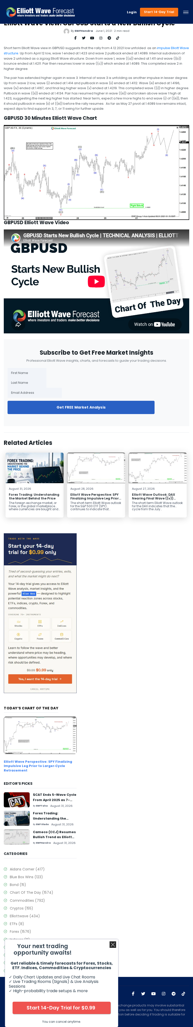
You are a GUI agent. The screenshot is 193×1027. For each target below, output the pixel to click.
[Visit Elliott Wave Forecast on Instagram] (164, 994)
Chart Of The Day (31, 892)
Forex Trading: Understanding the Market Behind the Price (34, 496)
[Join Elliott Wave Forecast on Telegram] (174, 994)
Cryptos (21, 908)
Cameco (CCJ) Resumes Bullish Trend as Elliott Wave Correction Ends (54, 837)
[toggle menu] (185, 12)
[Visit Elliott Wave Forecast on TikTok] (183, 994)
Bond (18, 884)
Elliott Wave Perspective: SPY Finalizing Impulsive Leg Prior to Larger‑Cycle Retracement (95, 498)
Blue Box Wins (26, 876)
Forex (20, 931)
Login (132, 12)
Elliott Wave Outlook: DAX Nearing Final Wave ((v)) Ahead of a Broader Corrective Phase (153, 500)
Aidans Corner (27, 869)
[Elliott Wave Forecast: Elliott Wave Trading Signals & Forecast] (40, 12)
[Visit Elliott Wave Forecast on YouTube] (153, 994)
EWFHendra (84, 31)
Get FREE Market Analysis (81, 407)
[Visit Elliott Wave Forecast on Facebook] (133, 994)
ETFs (17, 923)
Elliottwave (25, 916)
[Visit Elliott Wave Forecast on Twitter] (143, 994)
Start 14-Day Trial (159, 12)
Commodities (27, 900)
